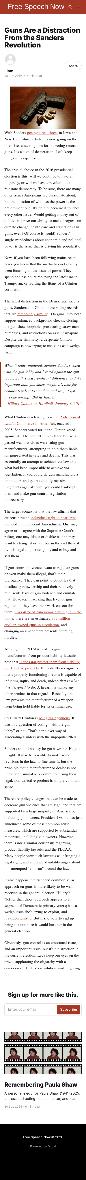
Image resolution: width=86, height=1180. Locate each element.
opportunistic (20, 918)
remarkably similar (32, 313)
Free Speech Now (36, 1137)
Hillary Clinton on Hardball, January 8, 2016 (45, 403)
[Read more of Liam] (10, 59)
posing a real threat (42, 132)
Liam (8, 71)
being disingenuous (54, 717)
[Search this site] (70, 7)
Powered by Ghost (43, 1146)
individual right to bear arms (53, 517)
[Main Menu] (79, 7)
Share (73, 66)
